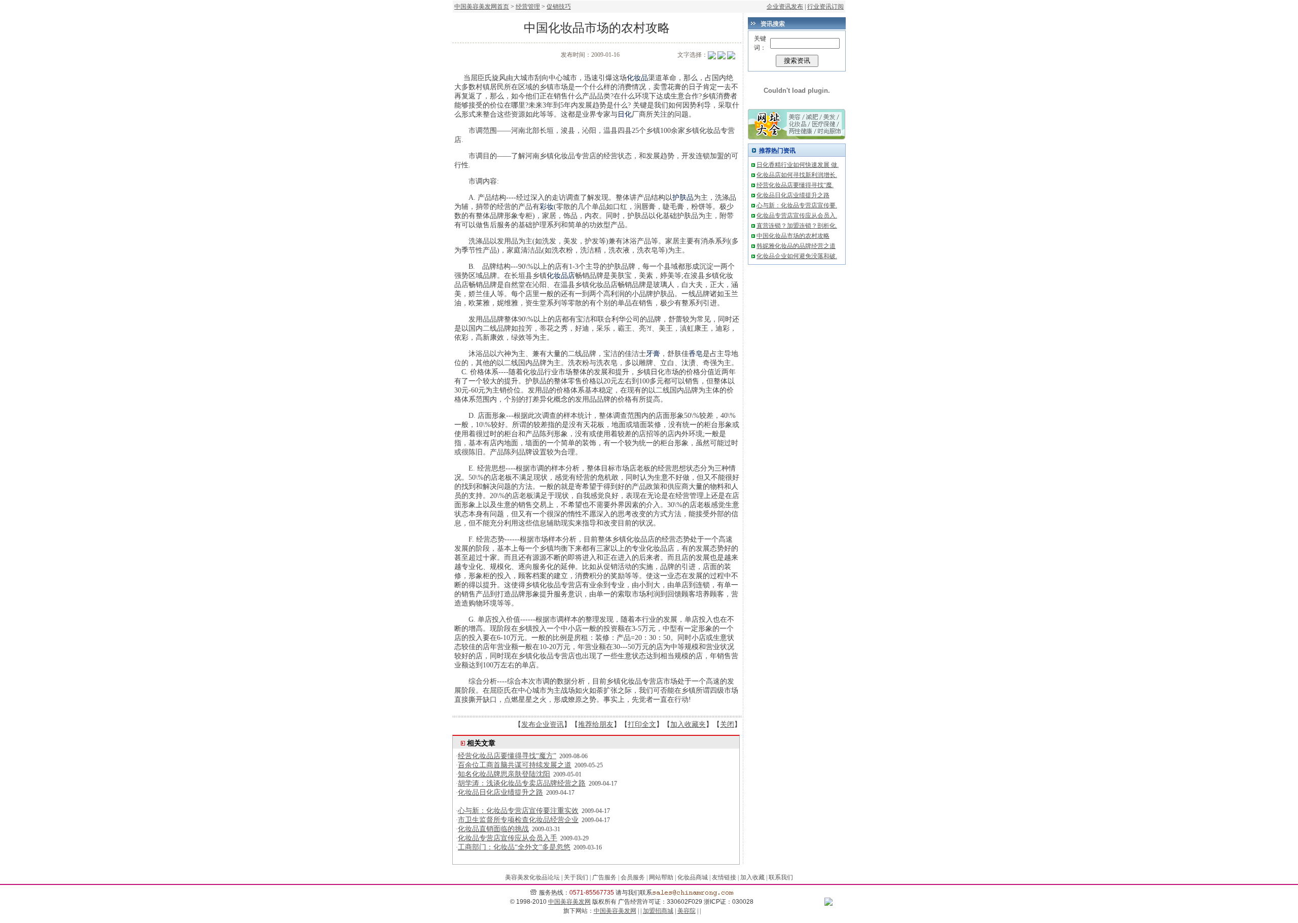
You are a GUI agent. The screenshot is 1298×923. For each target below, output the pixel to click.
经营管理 (528, 6)
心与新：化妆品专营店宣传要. (796, 205)
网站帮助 (661, 877)
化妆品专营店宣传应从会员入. (796, 215)
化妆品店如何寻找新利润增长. (796, 175)
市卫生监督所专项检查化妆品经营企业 (518, 820)
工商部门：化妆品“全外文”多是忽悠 (514, 847)
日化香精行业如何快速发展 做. (797, 164)
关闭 (727, 724)
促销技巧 (559, 6)
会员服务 (633, 877)
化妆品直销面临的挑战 (493, 829)
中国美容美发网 (569, 901)
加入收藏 (752, 877)
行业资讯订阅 (825, 6)
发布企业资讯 (542, 724)
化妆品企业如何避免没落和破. (796, 256)
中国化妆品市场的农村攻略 (793, 235)
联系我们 (781, 877)
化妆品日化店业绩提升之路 (500, 792)
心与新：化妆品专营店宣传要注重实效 (518, 810)
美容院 (686, 910)
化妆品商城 (692, 877)
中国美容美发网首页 (481, 6)
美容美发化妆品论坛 (532, 877)
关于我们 (576, 877)
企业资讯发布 (785, 6)
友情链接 (724, 877)
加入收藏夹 (688, 724)
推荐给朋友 (596, 724)
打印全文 (642, 724)
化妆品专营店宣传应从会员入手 (507, 838)
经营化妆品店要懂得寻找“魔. (795, 185)
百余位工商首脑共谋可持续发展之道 (514, 765)
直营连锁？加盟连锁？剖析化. (796, 225)
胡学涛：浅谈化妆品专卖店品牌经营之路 (522, 783)
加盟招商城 (658, 910)
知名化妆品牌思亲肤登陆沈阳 (504, 774)
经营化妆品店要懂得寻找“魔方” (507, 756)
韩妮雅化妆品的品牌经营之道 (796, 246)
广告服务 (604, 877)
